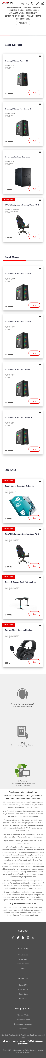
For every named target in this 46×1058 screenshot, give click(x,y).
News (23, 717)
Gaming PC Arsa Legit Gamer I (18, 369)
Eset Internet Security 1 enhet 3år (19, 486)
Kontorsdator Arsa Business (17, 157)
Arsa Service (23, 955)
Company (23, 948)
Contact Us (23, 985)
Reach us (23, 998)
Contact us (23, 679)
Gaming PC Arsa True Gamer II (18, 321)
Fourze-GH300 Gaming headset (18, 630)
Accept (23, 23)
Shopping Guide (23, 1008)
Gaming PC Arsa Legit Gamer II (18, 417)
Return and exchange (23, 1024)
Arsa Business (23, 964)
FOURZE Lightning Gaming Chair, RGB (22, 205)
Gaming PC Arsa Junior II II (16, 61)
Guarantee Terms (23, 1020)
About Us (23, 978)
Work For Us (23, 989)
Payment (23, 1029)
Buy (34, 93)
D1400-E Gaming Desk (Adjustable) (20, 582)
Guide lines (23, 994)
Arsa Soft (23, 959)
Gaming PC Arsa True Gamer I (18, 109)
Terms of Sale (23, 1015)
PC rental (23, 756)
